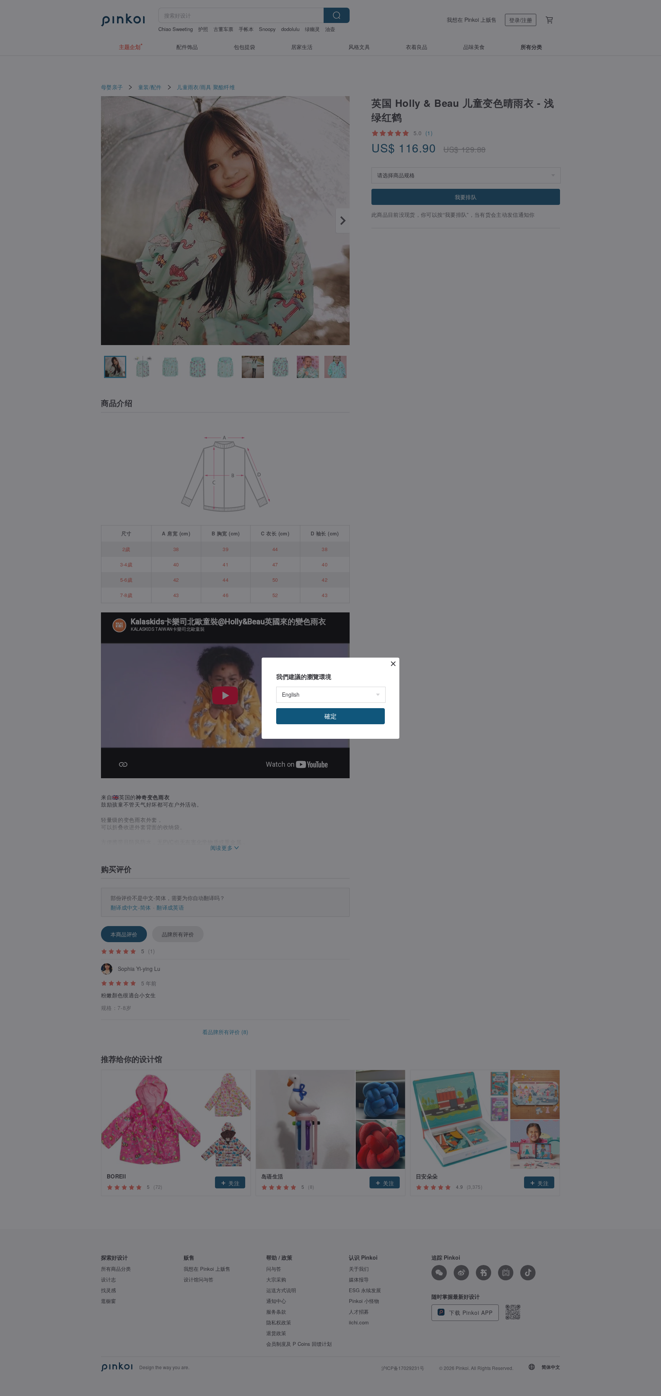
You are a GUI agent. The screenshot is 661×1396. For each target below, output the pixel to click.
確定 (330, 716)
